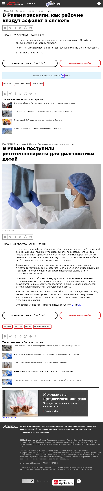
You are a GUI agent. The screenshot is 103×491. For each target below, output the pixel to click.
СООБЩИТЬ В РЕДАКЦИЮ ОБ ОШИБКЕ (34, 432)
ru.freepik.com (8, 231)
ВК (73, 305)
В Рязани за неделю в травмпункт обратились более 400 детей (40, 363)
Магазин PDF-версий (28, 429)
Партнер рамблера (43, 481)
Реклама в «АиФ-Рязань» (52, 426)
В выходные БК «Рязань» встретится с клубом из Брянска (38, 120)
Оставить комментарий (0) (80, 63)
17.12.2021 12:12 (7, 11)
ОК (79, 305)
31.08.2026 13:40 (8, 144)
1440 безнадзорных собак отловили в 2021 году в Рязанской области (43, 111)
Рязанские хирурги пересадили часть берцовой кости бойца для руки (43, 371)
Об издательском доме (75, 426)
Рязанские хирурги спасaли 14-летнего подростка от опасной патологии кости (47, 380)
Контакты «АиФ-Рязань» (30, 426)
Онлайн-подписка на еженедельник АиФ (56, 429)
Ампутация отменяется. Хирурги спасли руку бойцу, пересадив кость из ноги (46, 354)
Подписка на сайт (83, 429)
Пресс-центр (92, 426)
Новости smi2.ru (11, 417)
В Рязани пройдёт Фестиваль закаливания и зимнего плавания (40, 129)
